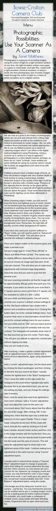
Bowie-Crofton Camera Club (28, 10)
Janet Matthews (30, 56)
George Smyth (46, 509)
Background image (26, 509)
